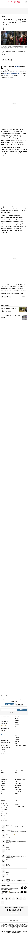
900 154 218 (14, 910)
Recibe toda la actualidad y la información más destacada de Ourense (15, 880)
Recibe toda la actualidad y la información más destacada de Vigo (15, 875)
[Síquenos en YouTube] (17, 898)
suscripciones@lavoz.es (14, 913)
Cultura (2, 787)
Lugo (16, 735)
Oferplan (3, 751)
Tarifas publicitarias (5, 747)
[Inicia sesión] (26, 2)
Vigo (16, 743)
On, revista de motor (19, 806)
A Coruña (17, 718)
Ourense (17, 737)
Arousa (16, 722)
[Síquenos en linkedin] (13, 898)
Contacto (3, 758)
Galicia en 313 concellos (20, 745)
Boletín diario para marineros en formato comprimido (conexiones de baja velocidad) (14, 850)
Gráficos (3, 789)
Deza (16, 728)
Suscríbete (3, 725)
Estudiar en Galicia (19, 777)
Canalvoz (12, 919)
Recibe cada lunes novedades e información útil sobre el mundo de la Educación (16, 841)
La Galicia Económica (6, 798)
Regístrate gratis (9, 704)
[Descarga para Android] (25, 887)
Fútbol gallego (4, 818)
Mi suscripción (4, 719)
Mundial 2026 (4, 803)
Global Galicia (18, 775)
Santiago (17, 741)
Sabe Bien (17, 772)
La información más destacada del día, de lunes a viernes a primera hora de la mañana (15, 826)
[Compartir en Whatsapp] (3, 60)
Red (16, 781)
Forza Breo (3, 815)
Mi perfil (3, 730)
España (3, 777)
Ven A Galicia (18, 785)
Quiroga (17, 66)
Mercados (17, 797)
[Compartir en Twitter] (11, 60)
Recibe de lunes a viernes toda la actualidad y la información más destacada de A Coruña (15, 860)
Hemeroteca (4, 723)
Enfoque (17, 787)
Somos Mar (3, 793)
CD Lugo (3, 811)
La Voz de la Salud (19, 770)
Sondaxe (8, 919)
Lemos (16, 733)
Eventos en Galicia (5, 756)
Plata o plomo (18, 783)
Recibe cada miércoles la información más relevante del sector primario (16, 846)
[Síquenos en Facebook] (2, 898)
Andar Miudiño (4, 813)
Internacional (4, 779)
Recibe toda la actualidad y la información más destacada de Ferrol (15, 865)
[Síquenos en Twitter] (6, 898)
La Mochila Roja (19, 791)
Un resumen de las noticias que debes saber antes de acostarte (16, 831)
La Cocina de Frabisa (20, 779)
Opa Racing (4, 809)
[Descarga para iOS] (22, 887)
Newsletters (3, 732)
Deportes (3, 783)
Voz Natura (17, 919)
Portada (3, 770)
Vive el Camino (18, 789)
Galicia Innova (18, 793)
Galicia (2, 772)
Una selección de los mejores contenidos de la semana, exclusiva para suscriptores (15, 836)
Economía (3, 775)
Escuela (17, 804)
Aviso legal (3, 931)
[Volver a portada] (14, 2)
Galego (16, 712)
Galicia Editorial (15, 920)
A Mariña (17, 720)
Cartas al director (5, 740)
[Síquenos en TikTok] (20, 898)
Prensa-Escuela (22, 919)
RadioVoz (4, 919)
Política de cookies (18, 931)
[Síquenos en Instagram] (9, 898)
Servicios (3, 749)
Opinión (3, 781)
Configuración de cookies (16, 932)
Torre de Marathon (5, 805)
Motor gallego (4, 820)
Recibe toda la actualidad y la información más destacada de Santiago (15, 871)
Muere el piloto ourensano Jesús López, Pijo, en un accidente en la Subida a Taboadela (9, 309)
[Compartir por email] (6, 60)
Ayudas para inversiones (6, 765)
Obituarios (3, 795)
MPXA (11, 920)
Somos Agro (4, 791)
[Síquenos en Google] (2, 902)
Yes (16, 802)
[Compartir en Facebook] (8, 60)
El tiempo (3, 800)
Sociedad (3, 785)
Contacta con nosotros (6, 742)
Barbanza (17, 724)
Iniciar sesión (19, 704)
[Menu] (2, 2)
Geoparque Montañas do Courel (17, 293)
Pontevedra (17, 739)
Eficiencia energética (6, 763)
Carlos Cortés (9, 27)
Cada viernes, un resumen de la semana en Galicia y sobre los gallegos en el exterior (16, 856)
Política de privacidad (10, 931)
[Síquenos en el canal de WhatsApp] (24, 898)
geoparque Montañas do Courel (12, 73)
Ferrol (16, 731)
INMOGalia (3, 753)
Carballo (17, 726)
